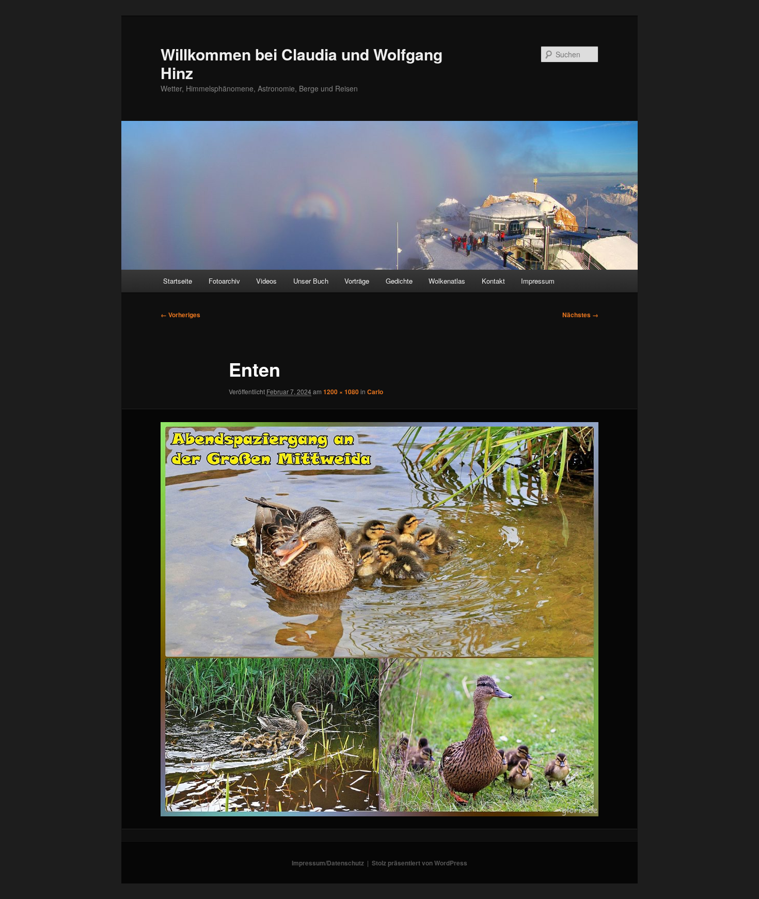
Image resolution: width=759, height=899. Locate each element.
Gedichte (399, 281)
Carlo (375, 391)
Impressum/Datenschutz (328, 862)
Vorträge (356, 281)
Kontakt (493, 281)
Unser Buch (310, 281)
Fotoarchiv (224, 281)
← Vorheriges (180, 314)
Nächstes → (580, 314)
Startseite (177, 281)
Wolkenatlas (447, 281)
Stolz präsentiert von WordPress (419, 862)
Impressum (538, 281)
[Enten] (379, 619)
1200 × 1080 (341, 391)
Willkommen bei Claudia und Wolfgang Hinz (301, 63)
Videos (266, 281)
